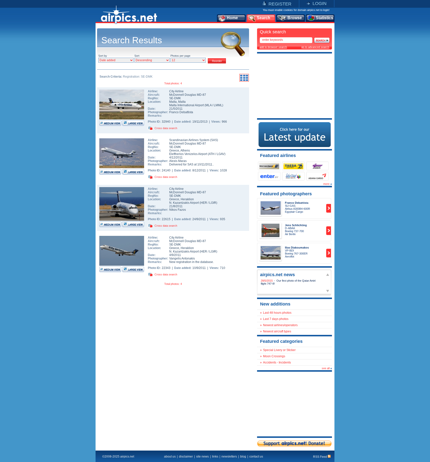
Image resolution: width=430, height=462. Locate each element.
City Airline (176, 91)
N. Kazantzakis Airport (184, 203)
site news (202, 456)
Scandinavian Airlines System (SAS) (193, 140)
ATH (212, 154)
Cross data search (166, 128)
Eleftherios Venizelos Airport (188, 154)
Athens (185, 150)
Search (263, 18)
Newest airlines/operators (280, 325)
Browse (294, 18)
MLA (209, 105)
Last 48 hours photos (277, 312)
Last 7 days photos (275, 319)
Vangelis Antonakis (182, 258)
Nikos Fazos (177, 209)
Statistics (324, 18)
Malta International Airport (186, 105)
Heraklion (187, 199)
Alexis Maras (178, 161)
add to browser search (273, 47)
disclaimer (186, 456)
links (215, 456)
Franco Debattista (181, 112)
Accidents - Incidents (277, 362)
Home (232, 18)
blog (243, 456)
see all (325, 368)
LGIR (212, 203)
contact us (256, 456)
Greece (174, 150)
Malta (173, 101)
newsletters (229, 456)
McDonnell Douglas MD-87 (187, 95)
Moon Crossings (274, 356)
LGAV (220, 154)
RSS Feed (320, 457)
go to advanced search (315, 47)
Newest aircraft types (277, 331)
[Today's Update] (295, 146)
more (326, 183)
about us (170, 456)
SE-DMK (175, 98)
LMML (218, 105)
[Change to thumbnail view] (244, 81)
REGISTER (280, 3)
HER (204, 203)
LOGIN (319, 3)
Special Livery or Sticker (279, 350)
